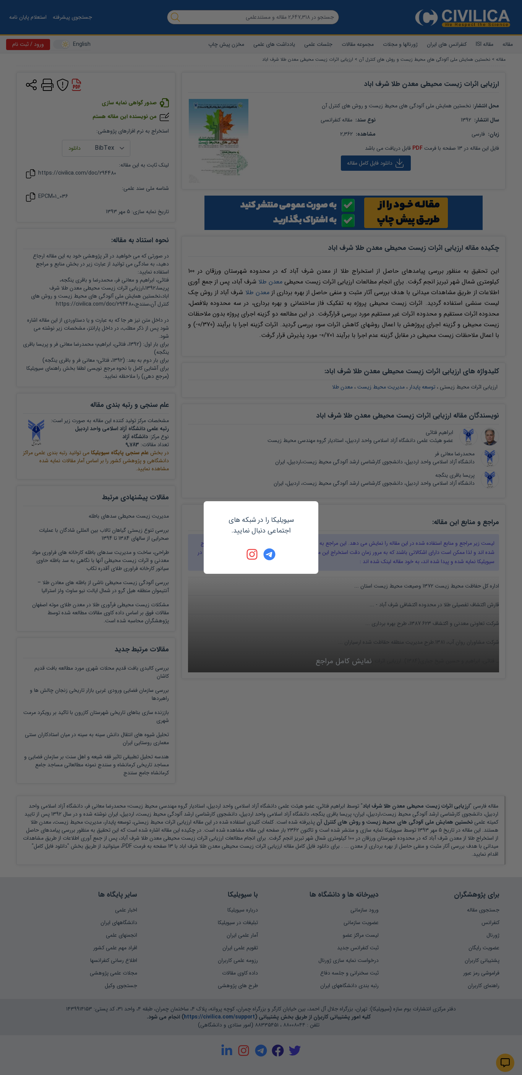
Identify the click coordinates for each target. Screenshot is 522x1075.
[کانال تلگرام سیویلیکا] (269, 554)
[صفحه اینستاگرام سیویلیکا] (252, 554)
